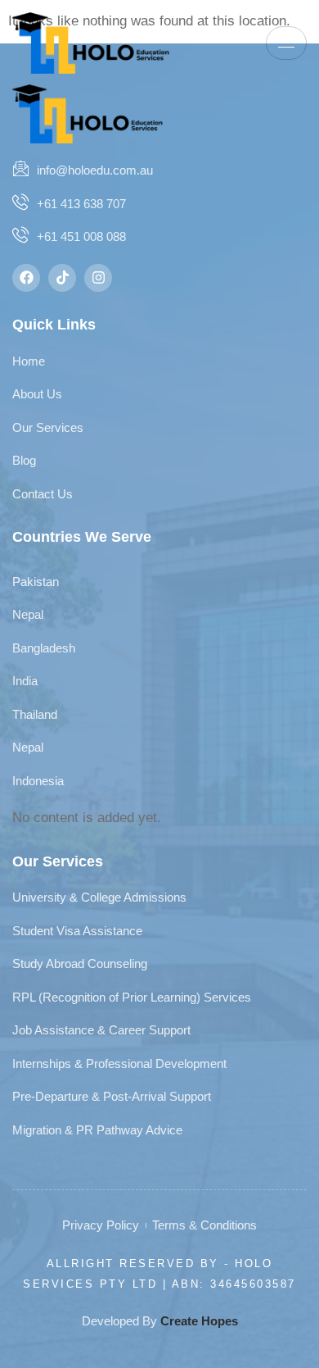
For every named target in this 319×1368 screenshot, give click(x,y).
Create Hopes (199, 1321)
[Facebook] (26, 278)
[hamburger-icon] (286, 43)
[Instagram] (98, 278)
